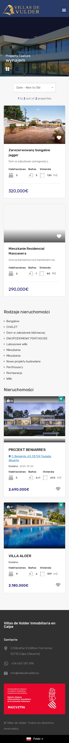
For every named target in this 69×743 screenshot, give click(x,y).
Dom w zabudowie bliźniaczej (25, 332)
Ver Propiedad (34, 136)
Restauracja (14, 373)
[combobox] (34, 87)
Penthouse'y (14, 367)
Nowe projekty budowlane (23, 361)
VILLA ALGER (20, 556)
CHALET (12, 327)
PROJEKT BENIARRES (27, 449)
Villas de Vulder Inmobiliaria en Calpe (29, 624)
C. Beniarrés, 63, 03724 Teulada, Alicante (30, 458)
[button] (64, 10)
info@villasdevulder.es (25, 673)
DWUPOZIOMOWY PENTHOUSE (26, 338)
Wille (9, 378)
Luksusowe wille (16, 344)
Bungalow (12, 321)
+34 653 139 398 (22, 663)
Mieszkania (13, 350)
